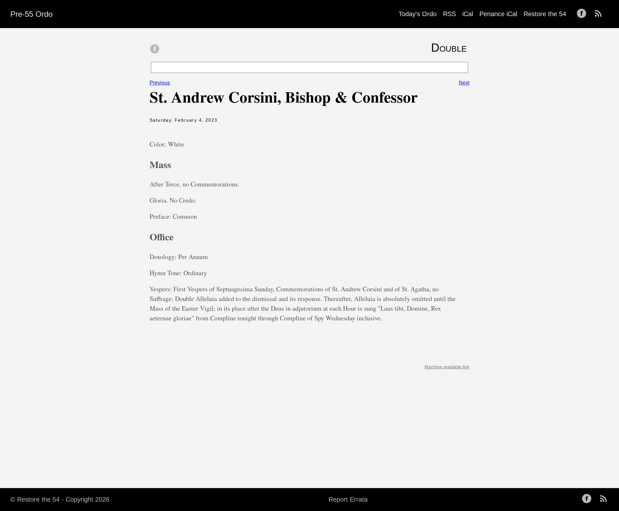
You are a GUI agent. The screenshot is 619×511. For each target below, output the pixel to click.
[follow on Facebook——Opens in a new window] (583, 14)
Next (464, 82)
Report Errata (348, 499)
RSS (449, 13)
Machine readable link (447, 366)
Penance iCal (498, 13)
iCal (467, 13)
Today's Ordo (417, 13)
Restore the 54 (545, 13)
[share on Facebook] (155, 49)
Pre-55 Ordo (31, 14)
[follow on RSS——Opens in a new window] (600, 14)
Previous (160, 82)
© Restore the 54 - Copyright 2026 (59, 499)
